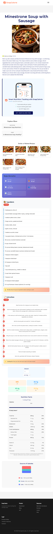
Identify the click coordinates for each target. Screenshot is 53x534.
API (20, 510)
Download (21, 506)
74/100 (14, 56)
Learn (38, 510)
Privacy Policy (5, 519)
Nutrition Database (42, 506)
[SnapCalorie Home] (10, 2)
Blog (20, 508)
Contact (4, 523)
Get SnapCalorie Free (23, 113)
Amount (26, 368)
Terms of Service (6, 521)
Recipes (39, 508)
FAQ (38, 512)
